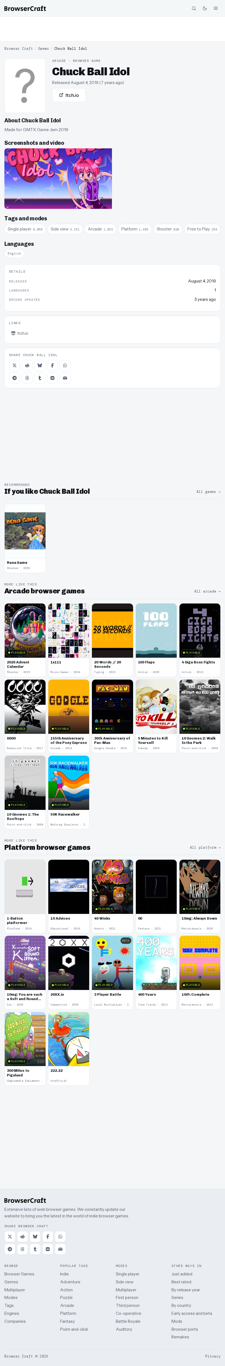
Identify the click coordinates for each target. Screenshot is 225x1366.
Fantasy (67, 1321)
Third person (128, 1305)
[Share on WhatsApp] (65, 365)
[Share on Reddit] (27, 365)
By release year (185, 1289)
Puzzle (66, 1297)
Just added (181, 1274)
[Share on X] (14, 365)
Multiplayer (14, 1289)
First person (127, 1297)
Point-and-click (74, 1329)
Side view (125, 1281)
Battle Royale (128, 1321)
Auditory (124, 1329)
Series (177, 1297)
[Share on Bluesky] (39, 365)
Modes (11, 1297)
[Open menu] (216, 8)
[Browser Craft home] (25, 8)
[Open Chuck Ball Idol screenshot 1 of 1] (58, 178)
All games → (208, 491)
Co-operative (128, 1313)
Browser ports (184, 1329)
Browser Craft (18, 48)
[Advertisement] (112, 29)
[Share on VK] (52, 377)
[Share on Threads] (27, 377)
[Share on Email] (65, 377)
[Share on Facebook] (52, 365)
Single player (127, 1274)
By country (181, 1305)
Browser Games (19, 1274)
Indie (64, 1274)
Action (66, 1289)
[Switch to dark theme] (205, 8)
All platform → (205, 847)
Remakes (180, 1336)
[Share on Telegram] (14, 377)
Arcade (67, 1305)
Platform (68, 1313)
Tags (9, 1305)
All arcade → (207, 591)
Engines (11, 1313)
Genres (11, 1281)
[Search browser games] (194, 8)
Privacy (213, 1356)
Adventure (70, 1281)
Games (43, 48)
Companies (15, 1321)
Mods (176, 1321)
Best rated (181, 1281)
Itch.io (72, 95)
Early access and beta (191, 1313)
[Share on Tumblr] (39, 377)
